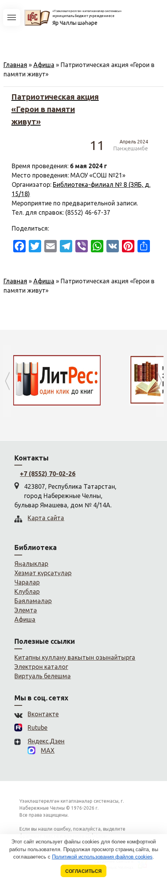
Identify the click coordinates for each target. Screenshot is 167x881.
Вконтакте (43, 713)
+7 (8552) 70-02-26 (47, 473)
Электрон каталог (41, 666)
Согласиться (83, 871)
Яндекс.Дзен (46, 741)
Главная (15, 64)
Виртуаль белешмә (42, 675)
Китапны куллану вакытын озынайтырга (74, 657)
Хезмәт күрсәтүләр (42, 572)
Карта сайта (46, 517)
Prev (7, 381)
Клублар (27, 591)
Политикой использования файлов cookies (102, 857)
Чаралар (27, 582)
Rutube (37, 727)
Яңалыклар (31, 563)
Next (160, 381)
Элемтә (25, 610)
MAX (47, 750)
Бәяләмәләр (33, 600)
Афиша (43, 64)
